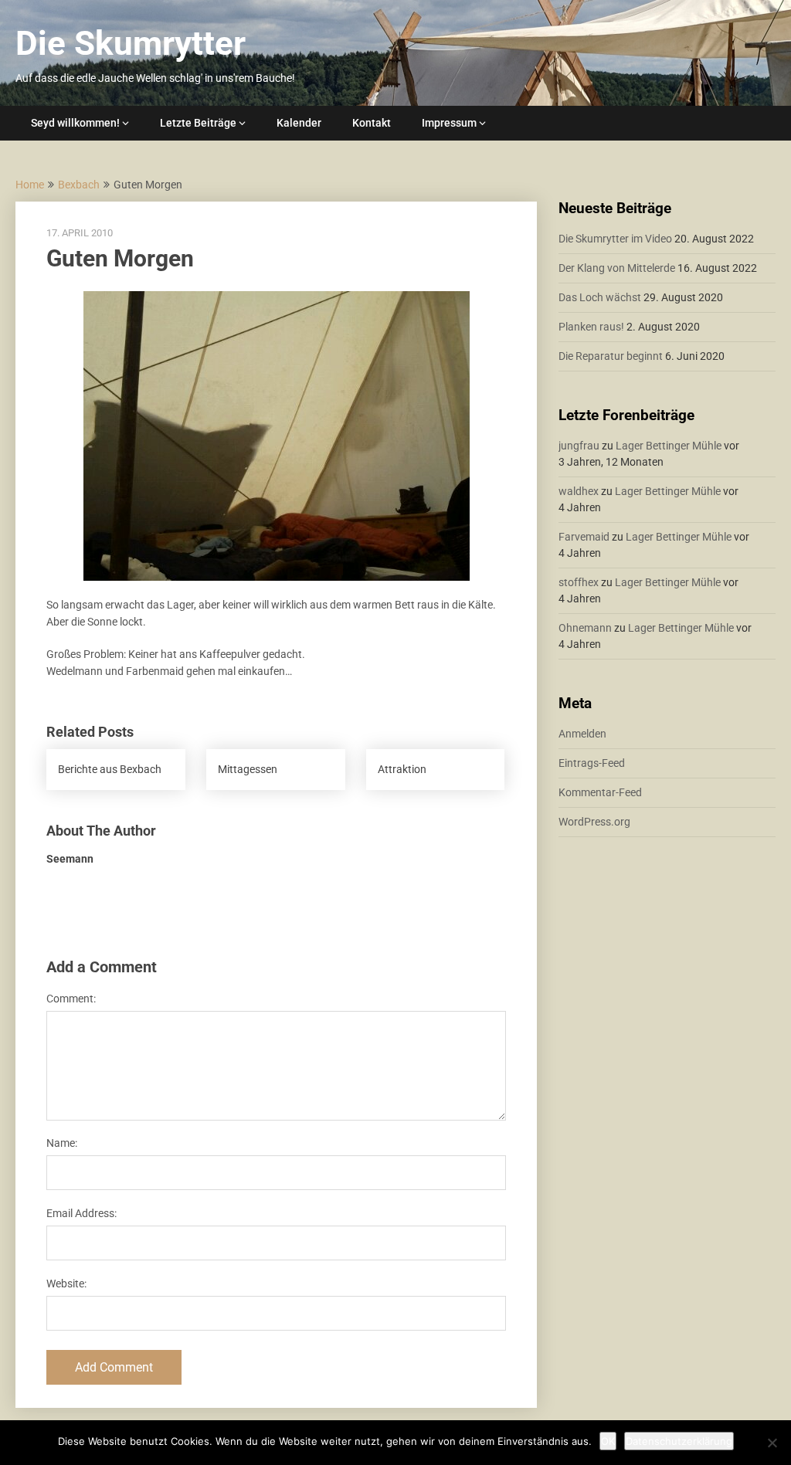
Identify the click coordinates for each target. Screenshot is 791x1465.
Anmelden (582, 733)
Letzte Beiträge (198, 123)
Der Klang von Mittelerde (616, 268)
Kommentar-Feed (600, 792)
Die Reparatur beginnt (610, 356)
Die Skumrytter (130, 43)
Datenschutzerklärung (679, 1441)
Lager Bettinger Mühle (668, 445)
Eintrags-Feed (591, 763)
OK (608, 1441)
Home (29, 184)
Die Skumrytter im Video (615, 238)
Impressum (449, 123)
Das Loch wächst (599, 297)
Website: (66, 1283)
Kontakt (371, 123)
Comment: (71, 998)
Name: (61, 1143)
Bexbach (79, 184)
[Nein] (771, 1442)
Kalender (299, 123)
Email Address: (81, 1213)
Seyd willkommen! (75, 123)
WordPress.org (594, 822)
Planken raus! (591, 326)
